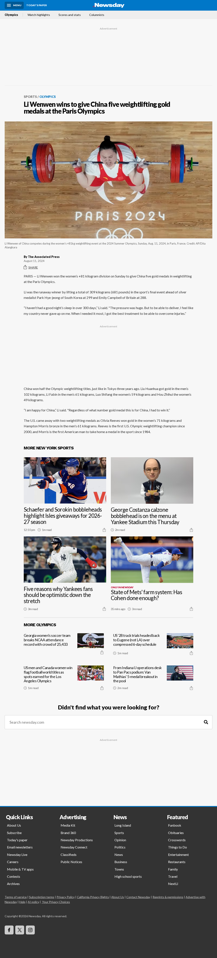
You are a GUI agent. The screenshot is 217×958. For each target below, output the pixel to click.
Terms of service (16, 897)
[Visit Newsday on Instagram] (30, 930)
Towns (119, 869)
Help (22, 902)
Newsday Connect (74, 847)
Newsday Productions (77, 840)
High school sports (128, 876)
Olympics (11, 15)
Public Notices (71, 862)
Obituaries (176, 833)
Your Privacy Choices (56, 902)
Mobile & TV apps (20, 869)
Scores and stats (69, 15)
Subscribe (14, 833)
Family (173, 869)
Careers (12, 862)
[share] (104, 530)
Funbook (174, 825)
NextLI (173, 884)
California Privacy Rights (93, 897)
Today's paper (17, 840)
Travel (172, 876)
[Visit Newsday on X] (19, 930)
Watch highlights (39, 15)
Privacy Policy (66, 897)
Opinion (120, 840)
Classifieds (69, 854)
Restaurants (176, 862)
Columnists (96, 15)
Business (120, 862)
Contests (13, 876)
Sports (30, 96)
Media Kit (68, 825)
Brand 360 (68, 833)
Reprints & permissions (168, 897)
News (118, 854)
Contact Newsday (138, 897)
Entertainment (178, 854)
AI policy (33, 902)
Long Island (122, 825)
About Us (14, 825)
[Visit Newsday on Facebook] (9, 930)
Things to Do (177, 847)
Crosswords (177, 840)
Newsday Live (17, 854)
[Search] (206, 722)
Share (33, 267)
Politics (119, 847)
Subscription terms (41, 897)
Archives (13, 884)
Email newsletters (20, 847)
